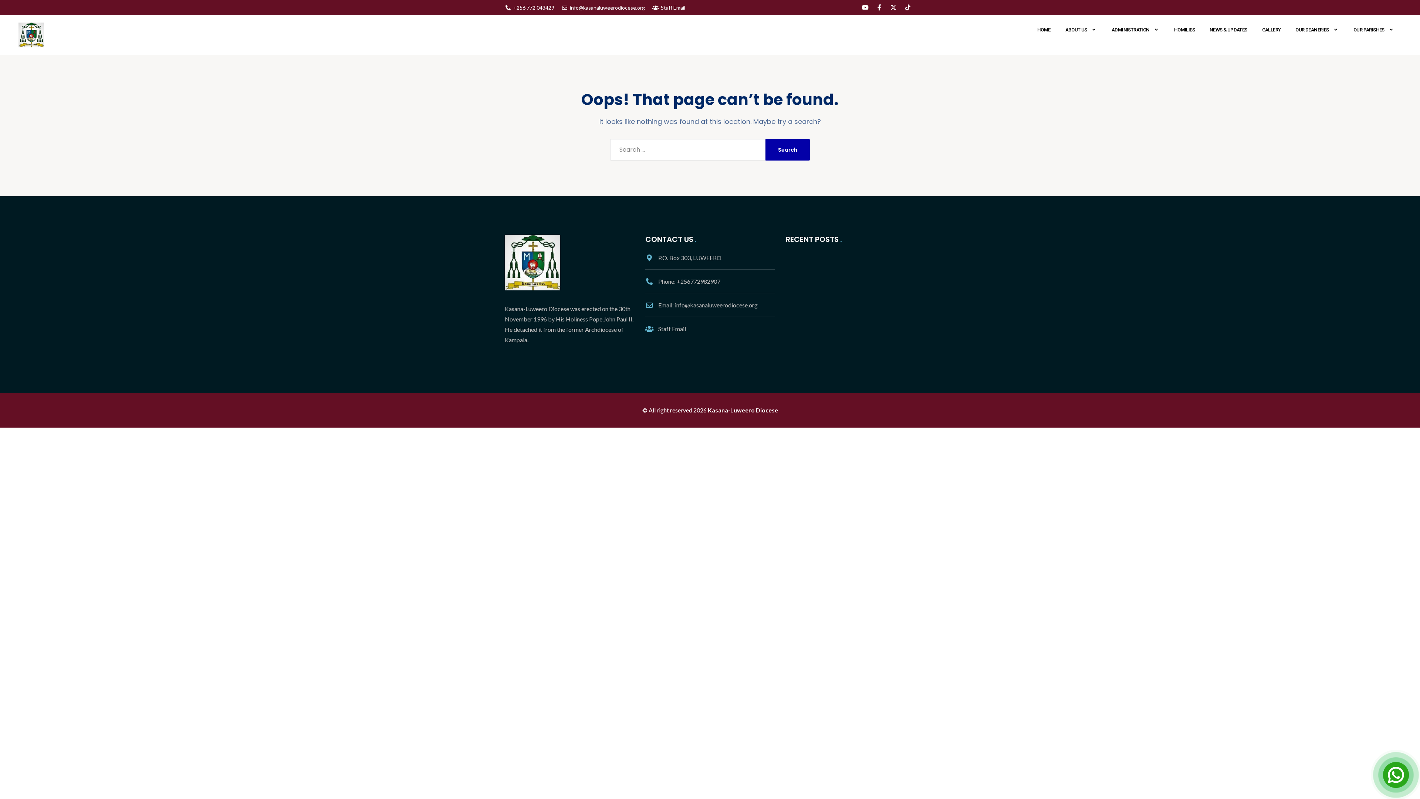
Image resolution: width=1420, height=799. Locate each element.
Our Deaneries (1312, 30)
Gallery (1271, 30)
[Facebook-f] (879, 7)
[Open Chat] (1396, 775)
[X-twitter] (893, 7)
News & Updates (1228, 30)
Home (1044, 30)
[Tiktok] (908, 7)
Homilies (1184, 30)
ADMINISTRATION (1131, 30)
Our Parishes (1368, 30)
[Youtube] (865, 7)
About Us (1076, 30)
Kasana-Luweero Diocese (743, 410)
